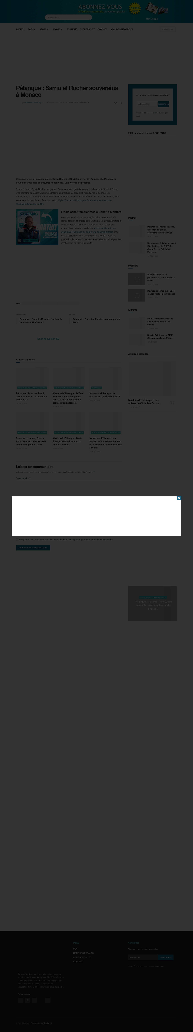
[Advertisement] (96, 516)
